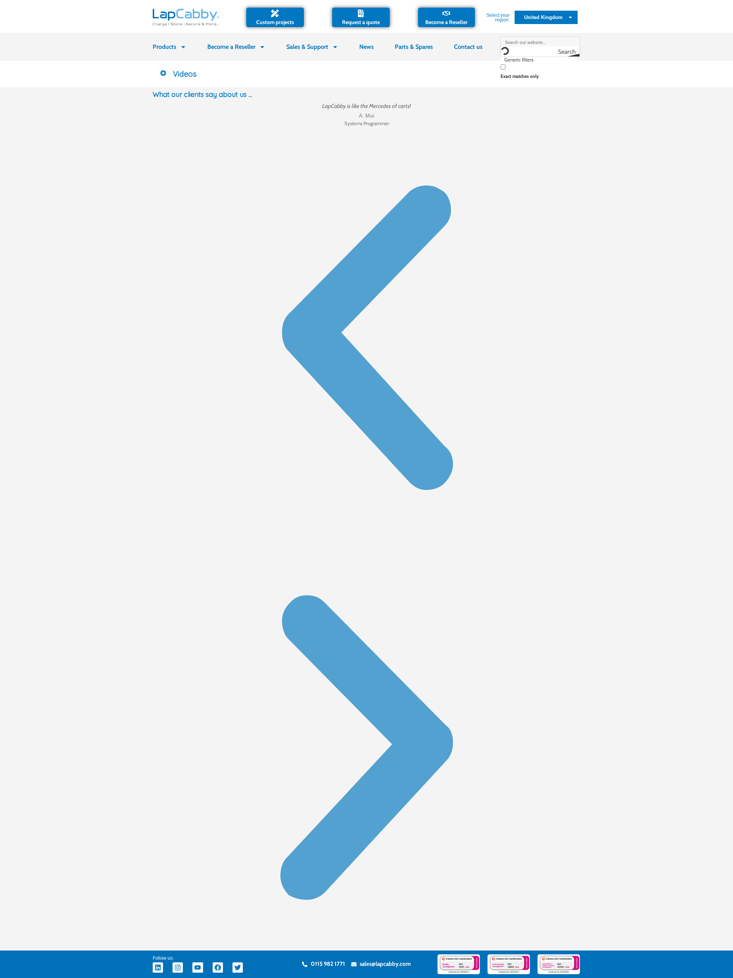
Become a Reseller (446, 22)
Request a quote (361, 22)
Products (164, 46)
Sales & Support (307, 46)
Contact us (468, 46)
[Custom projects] (275, 13)
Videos (185, 74)
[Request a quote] (361, 13)
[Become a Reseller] (446, 13)
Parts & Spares (414, 46)
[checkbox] (539, 71)
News (366, 46)
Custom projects (275, 22)
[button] (366, 74)
